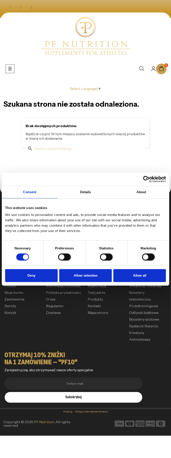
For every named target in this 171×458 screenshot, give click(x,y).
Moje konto (13, 292)
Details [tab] (85, 192)
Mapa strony (98, 312)
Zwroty (10, 306)
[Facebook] (5, 7)
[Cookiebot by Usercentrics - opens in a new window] (146, 179)
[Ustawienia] (153, 70)
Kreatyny (136, 332)
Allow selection (86, 275)
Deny (31, 275)
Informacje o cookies (63, 286)
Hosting (68, 411)
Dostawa (53, 312)
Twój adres (96, 292)
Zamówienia (14, 299)
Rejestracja (97, 286)
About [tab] (141, 192)
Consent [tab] (29, 192)
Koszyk (10, 312)
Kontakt (94, 306)
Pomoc (10, 286)
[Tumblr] (36, 7)
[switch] (64, 257)
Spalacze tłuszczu (143, 326)
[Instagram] (15, 7)
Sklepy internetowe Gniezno (91, 411)
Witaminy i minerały (145, 286)
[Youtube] (26, 7)
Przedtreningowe (143, 306)
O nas (50, 299)
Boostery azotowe (144, 319)
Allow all (139, 275)
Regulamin (54, 306)
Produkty (95, 299)
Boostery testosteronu (140, 295)
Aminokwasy (139, 339)
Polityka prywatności (63, 292)
